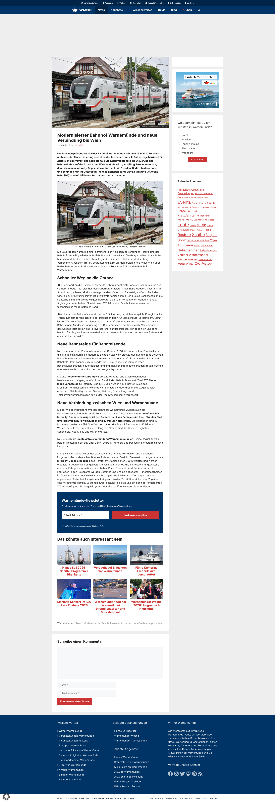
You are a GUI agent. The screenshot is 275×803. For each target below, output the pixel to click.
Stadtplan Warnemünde (72, 745)
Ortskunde (184, 229)
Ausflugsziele (197, 189)
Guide (161, 9)
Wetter (122, 3)
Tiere (213, 240)
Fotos (201, 745)
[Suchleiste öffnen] (199, 10)
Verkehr (183, 255)
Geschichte (198, 207)
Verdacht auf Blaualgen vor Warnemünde (110, 569)
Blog (174, 9)
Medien (193, 226)
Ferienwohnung (190, 144)
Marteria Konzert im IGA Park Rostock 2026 (74, 603)
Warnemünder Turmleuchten (130, 740)
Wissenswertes (142, 9)
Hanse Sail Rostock (125, 730)
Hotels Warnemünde (126, 757)
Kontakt (214, 798)
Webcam (109, 3)
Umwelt (197, 246)
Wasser (193, 259)
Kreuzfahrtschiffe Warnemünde (77, 760)
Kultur (181, 219)
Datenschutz (201, 798)
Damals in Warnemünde (199, 197)
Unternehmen (189, 250)
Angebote (117, 9)
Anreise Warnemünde (71, 769)
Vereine (213, 250)
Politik (193, 230)
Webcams (173, 745)
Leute (183, 224)
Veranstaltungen (91, 3)
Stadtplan (136, 3)
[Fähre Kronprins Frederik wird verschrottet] (146, 562)
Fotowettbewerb (199, 203)
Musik (201, 225)
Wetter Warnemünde (70, 730)
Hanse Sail (184, 211)
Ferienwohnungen (201, 749)
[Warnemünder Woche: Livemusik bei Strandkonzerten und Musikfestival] (110, 597)
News (101, 9)
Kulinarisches (204, 215)
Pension (186, 139)
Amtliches (184, 189)
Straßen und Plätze (198, 240)
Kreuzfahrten (187, 215)
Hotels (186, 749)
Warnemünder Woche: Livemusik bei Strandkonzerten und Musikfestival (110, 607)
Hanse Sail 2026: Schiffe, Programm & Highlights (74, 571)
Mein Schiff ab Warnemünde (130, 767)
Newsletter (171, 798)
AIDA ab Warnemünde (127, 771)
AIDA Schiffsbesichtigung (128, 776)
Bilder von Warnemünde (72, 765)
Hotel (184, 135)
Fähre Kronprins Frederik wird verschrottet (146, 571)
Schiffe (198, 234)
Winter (190, 263)
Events (184, 202)
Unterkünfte (207, 245)
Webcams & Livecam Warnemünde (79, 750)
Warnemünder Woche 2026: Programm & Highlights (146, 605)
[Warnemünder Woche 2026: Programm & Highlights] (146, 597)
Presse (207, 229)
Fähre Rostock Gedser (127, 786)
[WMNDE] (75, 10)
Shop (188, 9)
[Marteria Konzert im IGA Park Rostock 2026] (74, 597)
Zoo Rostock (203, 263)
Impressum (186, 798)
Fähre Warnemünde (70, 779)
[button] (6, 796)
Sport (182, 240)
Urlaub (204, 250)
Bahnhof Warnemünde (72, 774)
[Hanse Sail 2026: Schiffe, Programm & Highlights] (74, 562)
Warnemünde (65, 623)
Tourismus (186, 245)
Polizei (199, 230)
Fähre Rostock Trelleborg (128, 781)
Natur (210, 225)
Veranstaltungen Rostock (73, 740)
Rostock (184, 234)
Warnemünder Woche (126, 735)
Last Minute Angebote (204, 220)
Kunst (189, 219)
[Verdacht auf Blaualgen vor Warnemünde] (110, 562)
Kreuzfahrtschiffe (156, 3)
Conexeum (184, 197)
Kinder (195, 211)
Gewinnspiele (210, 207)
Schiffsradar (175, 3)
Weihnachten (205, 259)
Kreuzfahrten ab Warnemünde (131, 762)
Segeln (211, 235)
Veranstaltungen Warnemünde (76, 735)
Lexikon (190, 3)
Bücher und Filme (204, 193)
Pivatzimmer (188, 148)
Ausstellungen (186, 193)
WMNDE (86, 10)
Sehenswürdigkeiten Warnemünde (78, 755)
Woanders (187, 152)
